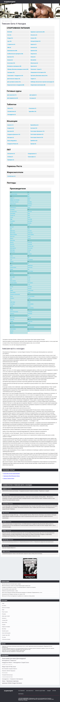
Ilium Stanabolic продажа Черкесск (9, 668)
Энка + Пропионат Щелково (10, 681)
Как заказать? (30, 690)
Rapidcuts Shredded (6, 626)
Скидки (49, 690)
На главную (21, 690)
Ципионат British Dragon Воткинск (12, 683)
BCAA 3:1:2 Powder (6, 607)
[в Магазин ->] (30, 578)
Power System (5, 611)
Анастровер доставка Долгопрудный (14, 658)
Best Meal (4, 628)
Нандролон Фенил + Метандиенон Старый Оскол (15, 662)
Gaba (3, 603)
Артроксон (4, 618)
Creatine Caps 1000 (6, 635)
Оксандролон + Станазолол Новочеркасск (12, 679)
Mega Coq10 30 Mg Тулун (9, 666)
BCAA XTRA (4, 622)
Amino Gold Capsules (6, 633)
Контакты (20, 693)
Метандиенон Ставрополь (9, 660)
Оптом (54, 690)
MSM (3, 609)
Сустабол (4, 605)
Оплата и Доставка (40, 690)
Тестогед (4, 637)
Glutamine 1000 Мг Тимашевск (8, 670)
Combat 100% (5, 620)
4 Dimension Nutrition (6, 639)
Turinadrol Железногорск (7, 674)
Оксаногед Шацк (4, 672)
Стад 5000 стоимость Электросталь (7, 664)
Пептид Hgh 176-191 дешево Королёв (11, 473)
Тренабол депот (5, 630)
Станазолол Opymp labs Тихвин (7, 676)
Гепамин (3, 624)
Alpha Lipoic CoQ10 (6, 616)
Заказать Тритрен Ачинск (8, 478)
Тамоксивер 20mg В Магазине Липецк (11, 475)
